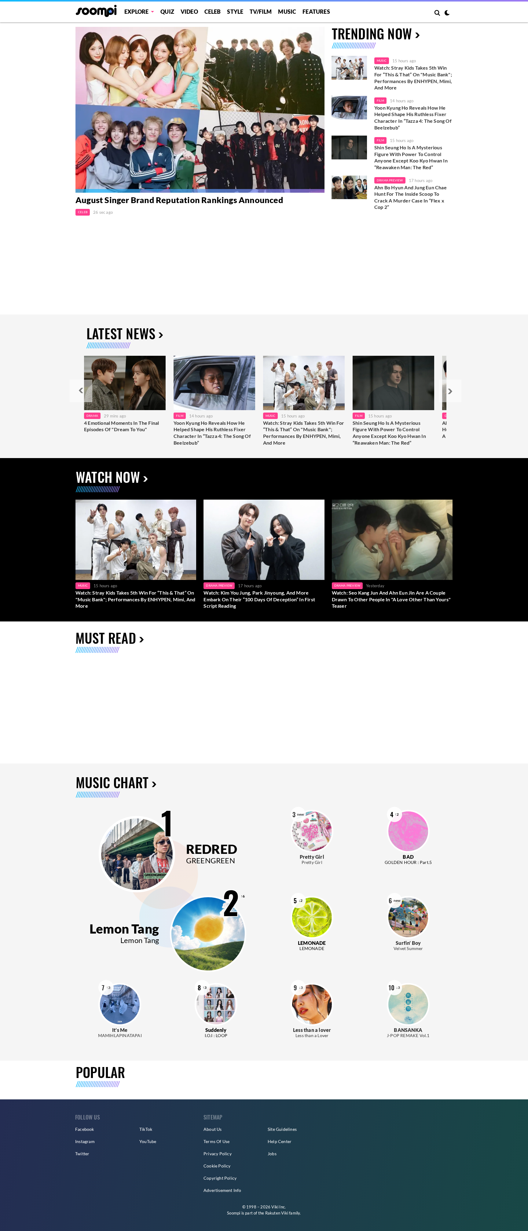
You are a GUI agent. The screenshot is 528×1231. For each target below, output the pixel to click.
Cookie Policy (217, 1165)
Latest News (120, 333)
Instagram (85, 1141)
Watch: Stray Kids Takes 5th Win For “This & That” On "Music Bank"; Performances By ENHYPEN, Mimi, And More (413, 77)
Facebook (84, 1129)
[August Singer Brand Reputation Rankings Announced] (199, 110)
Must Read (105, 638)
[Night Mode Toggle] (447, 13)
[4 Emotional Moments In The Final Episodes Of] (125, 383)
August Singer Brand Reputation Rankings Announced (179, 200)
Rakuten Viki (276, 1213)
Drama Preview (390, 180)
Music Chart (112, 782)
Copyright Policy (220, 1178)
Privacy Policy (218, 1153)
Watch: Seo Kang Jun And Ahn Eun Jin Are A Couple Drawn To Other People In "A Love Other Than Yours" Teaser (391, 599)
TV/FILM (261, 11)
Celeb (212, 11)
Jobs (272, 1153)
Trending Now (372, 33)
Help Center (280, 1141)
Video (189, 11)
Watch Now (108, 477)
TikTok (145, 1129)
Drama (92, 415)
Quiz (167, 11)
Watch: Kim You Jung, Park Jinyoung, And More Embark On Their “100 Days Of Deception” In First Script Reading (259, 599)
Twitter (82, 1153)
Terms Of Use (216, 1141)
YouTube (147, 1141)
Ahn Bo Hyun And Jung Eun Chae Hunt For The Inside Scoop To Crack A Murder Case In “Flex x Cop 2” (410, 197)
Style (235, 11)
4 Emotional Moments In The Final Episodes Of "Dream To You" (121, 426)
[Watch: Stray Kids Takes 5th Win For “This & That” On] (304, 383)
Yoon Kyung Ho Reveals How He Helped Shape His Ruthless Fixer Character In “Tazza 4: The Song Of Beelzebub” (413, 117)
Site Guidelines (282, 1129)
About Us (213, 1129)
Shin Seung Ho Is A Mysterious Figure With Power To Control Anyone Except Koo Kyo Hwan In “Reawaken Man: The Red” (411, 157)
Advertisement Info (222, 1190)
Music (287, 11)
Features (316, 11)
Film (380, 100)
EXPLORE (136, 11)
